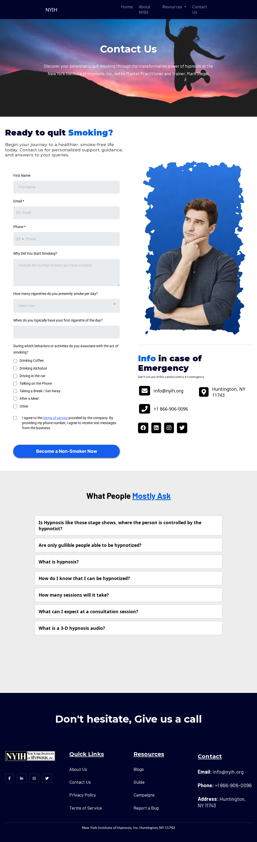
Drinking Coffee (31, 361)
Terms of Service (85, 808)
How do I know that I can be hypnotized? (84, 578)
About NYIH (144, 9)
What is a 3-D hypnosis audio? (72, 628)
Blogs (139, 769)
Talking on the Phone (36, 383)
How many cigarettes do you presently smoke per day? (55, 294)
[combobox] (19, 239)
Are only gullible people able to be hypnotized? (90, 545)
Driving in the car (32, 376)
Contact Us (199, 9)
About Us (78, 769)
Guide (139, 782)
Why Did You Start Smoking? (35, 253)
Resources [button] (172, 7)
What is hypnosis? (59, 562)
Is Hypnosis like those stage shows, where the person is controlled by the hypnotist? (120, 525)
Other (24, 406)
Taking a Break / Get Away (40, 391)
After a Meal (29, 398)
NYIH (51, 9)
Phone (19, 227)
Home (127, 7)
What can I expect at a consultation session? (88, 611)
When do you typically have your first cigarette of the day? (58, 320)
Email (18, 201)
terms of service (55, 418)
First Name (21, 175)
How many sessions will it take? (74, 595)
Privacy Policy (82, 794)
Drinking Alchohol (33, 368)
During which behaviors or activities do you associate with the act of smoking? (65, 349)
